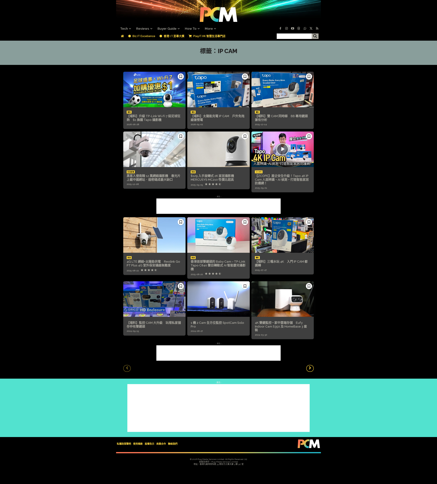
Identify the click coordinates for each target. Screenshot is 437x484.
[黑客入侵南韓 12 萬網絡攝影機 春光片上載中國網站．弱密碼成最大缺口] (154, 149)
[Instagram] (286, 29)
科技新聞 (131, 172)
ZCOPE (259, 172)
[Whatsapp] (305, 29)
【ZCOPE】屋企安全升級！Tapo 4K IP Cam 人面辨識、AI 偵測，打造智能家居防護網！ (282, 179)
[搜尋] (315, 36)
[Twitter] (311, 29)
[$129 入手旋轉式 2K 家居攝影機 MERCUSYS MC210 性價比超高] (218, 149)
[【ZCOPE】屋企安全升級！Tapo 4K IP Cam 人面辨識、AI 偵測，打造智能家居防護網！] (282, 149)
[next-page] (310, 368)
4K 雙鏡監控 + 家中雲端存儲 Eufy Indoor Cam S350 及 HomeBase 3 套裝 (281, 326)
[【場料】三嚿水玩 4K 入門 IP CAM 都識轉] (282, 235)
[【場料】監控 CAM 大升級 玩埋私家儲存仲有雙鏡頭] (154, 299)
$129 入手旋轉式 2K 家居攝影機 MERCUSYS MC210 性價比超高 (214, 177)
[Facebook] (280, 29)
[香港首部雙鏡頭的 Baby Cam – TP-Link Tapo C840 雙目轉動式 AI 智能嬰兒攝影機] (218, 235)
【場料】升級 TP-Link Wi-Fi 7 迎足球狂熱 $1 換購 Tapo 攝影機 (153, 118)
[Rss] (317, 29)
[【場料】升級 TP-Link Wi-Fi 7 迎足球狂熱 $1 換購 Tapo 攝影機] (154, 89)
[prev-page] (127, 368)
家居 (193, 172)
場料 (129, 112)
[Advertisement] (218, 206)
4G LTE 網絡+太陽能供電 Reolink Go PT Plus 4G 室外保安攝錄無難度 (153, 263)
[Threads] (299, 29)
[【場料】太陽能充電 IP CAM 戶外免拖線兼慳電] (218, 89)
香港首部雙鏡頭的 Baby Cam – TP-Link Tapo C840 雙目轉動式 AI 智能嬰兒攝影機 (218, 265)
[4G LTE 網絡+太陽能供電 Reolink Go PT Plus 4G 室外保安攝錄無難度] (154, 235)
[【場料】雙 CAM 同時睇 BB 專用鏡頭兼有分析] (282, 89)
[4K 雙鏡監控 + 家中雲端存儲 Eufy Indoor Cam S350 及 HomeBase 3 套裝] (282, 299)
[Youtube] (293, 29)
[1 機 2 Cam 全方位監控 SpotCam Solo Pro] (218, 299)
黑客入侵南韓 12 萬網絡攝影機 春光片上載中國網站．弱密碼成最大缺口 (153, 177)
